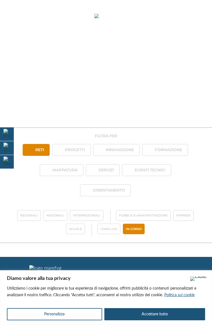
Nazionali (55, 215)
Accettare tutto (155, 314)
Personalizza (54, 314)
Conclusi (108, 229)
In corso (134, 229)
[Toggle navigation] (19, 16)
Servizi (106, 169)
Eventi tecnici (150, 169)
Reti (39, 149)
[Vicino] (198, 279)
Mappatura (65, 169)
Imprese (183, 215)
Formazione (168, 149)
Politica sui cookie (179, 295)
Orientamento (109, 190)
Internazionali (86, 215)
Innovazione (120, 149)
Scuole (75, 229)
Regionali (29, 215)
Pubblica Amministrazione (143, 215)
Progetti (75, 149)
